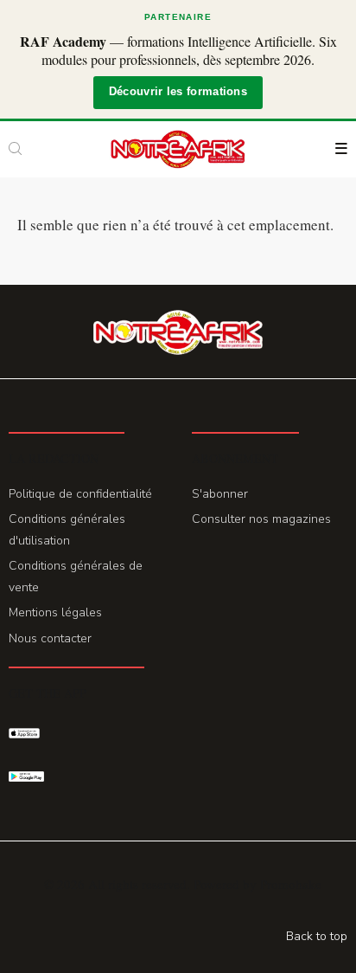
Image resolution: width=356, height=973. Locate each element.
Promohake (290, 883)
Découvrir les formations (178, 92)
